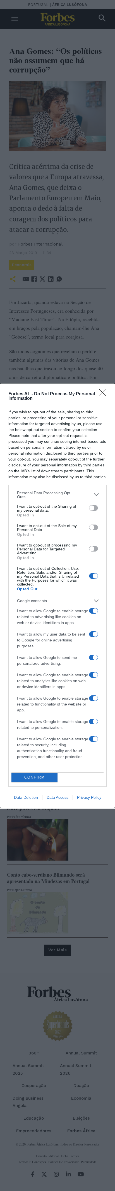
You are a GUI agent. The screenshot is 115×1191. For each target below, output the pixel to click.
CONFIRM (34, 777)
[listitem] (57, 495)
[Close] (104, 394)
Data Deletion (26, 797)
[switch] (93, 508)
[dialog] (57, 595)
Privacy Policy (89, 797)
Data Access (57, 797)
